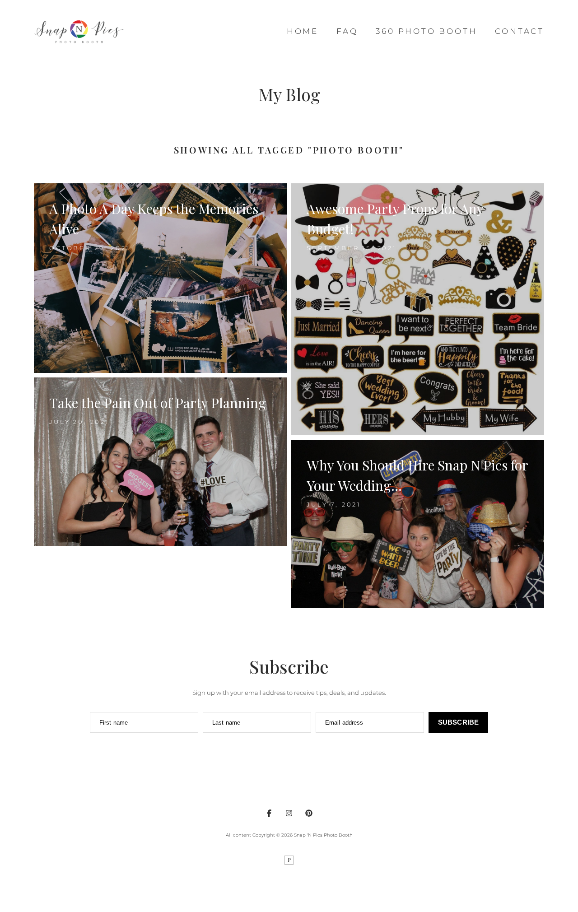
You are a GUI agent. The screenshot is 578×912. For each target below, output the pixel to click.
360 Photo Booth (426, 31)
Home (302, 31)
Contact (519, 31)
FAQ (347, 31)
